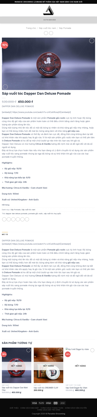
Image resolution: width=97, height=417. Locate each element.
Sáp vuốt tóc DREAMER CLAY (46, 388)
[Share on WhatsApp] (4, 219)
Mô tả (5, 234)
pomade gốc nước (35, 214)
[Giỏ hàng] (94, 10)
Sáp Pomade (65, 28)
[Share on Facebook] (9, 219)
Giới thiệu (14, 408)
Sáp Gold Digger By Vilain (76, 388)
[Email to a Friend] (18, 219)
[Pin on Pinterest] (22, 219)
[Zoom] (5, 86)
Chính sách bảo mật (29, 408)
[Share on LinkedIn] (27, 219)
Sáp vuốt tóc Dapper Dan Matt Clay (15, 389)
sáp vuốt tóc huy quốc (52, 214)
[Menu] (3, 10)
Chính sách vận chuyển (76, 408)
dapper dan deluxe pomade (16, 214)
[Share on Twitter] (13, 219)
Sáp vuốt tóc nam (47, 28)
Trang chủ (31, 28)
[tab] (5, 234)
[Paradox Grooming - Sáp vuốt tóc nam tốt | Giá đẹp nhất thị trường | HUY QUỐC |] (48, 10)
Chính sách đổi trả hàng (48, 410)
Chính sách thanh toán (52, 408)
